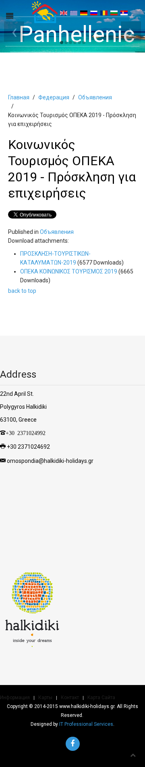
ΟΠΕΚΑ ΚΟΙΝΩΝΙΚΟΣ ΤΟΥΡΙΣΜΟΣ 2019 (69, 271)
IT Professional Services (86, 724)
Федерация (53, 97)
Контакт (70, 697)
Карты (45, 697)
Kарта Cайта (101, 697)
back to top (22, 291)
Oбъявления (95, 97)
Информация (15, 697)
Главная (18, 97)
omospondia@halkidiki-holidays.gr (50, 460)
